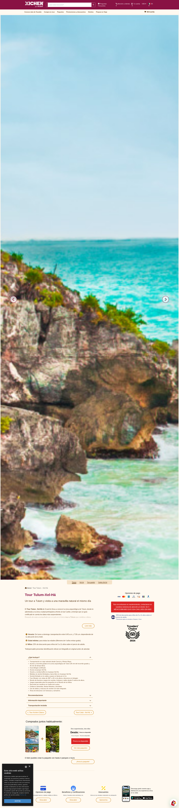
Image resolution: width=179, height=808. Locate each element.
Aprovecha (103, 234)
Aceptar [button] (18, 801)
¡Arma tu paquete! (82, 196)
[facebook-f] (75, 418)
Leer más (88, 60)
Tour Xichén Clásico (36, 147)
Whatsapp (75, 409)
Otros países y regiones (101, 399)
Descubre (43, 234)
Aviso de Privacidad (48, 427)
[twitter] (84, 418)
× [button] (29, 767)
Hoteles (91, 12)
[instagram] (93, 418)
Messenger (105, 409)
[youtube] (103, 418)
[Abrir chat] (173, 802)
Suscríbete (86, 260)
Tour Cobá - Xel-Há (83, 147)
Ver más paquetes (80, 182)
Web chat (90, 409)
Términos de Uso (28, 427)
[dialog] (17, 785)
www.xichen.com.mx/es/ (29, 437)
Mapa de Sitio (37, 427)
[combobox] (26, 767)
